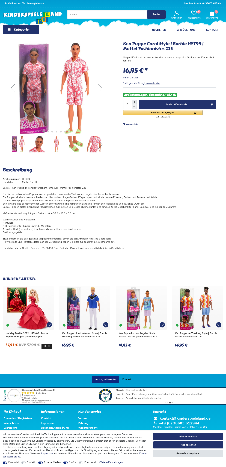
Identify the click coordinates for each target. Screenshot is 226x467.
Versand (83, 418)
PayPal (72, 462)
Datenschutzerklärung (55, 428)
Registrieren (25, 418)
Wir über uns (186, 30)
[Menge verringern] (134, 106)
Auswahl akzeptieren (188, 453)
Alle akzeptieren (188, 436)
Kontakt (212, 30)
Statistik (31, 462)
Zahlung (83, 423)
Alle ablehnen (188, 445)
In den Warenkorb (176, 104)
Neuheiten (159, 30)
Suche (156, 14)
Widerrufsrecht (87, 428)
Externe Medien (52, 462)
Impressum (47, 453)
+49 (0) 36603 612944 (209, 3)
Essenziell (13, 462)
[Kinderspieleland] (31, 18)
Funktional (90, 462)
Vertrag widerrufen (105, 379)
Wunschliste (131, 124)
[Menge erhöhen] (134, 102)
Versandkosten (152, 83)
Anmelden (10, 418)
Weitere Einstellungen (111, 462)
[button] (163, 114)
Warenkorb (10, 428)
